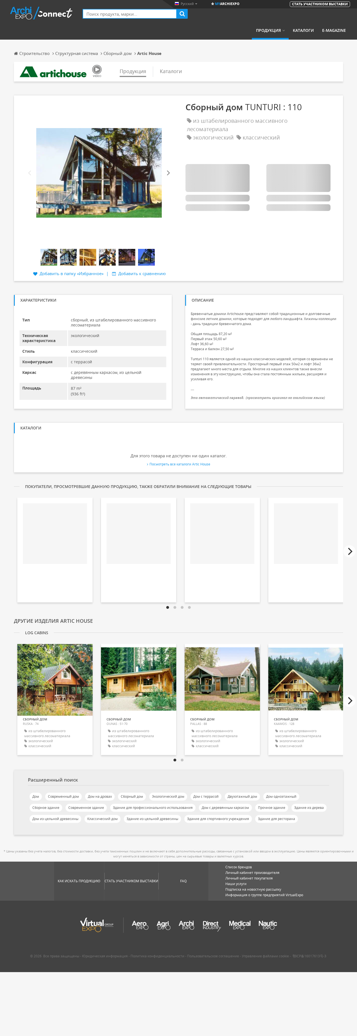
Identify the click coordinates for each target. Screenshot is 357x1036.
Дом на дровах (100, 796)
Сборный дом (132, 796)
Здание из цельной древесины (152, 818)
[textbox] (130, 14)
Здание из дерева (309, 807)
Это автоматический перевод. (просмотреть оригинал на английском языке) (258, 397)
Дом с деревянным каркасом (225, 807)
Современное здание (86, 807)
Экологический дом (168, 796)
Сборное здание (45, 807)
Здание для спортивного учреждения (218, 818)
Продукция (268, 30)
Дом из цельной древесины (55, 818)
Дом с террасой (206, 796)
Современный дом (63, 796)
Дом (35, 796)
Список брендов (238, 867)
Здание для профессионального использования (153, 807)
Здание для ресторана (276, 818)
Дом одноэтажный (281, 796)
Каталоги (303, 30)
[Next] (168, 173)
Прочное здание (271, 807)
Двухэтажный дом (242, 796)
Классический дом (102, 818)
